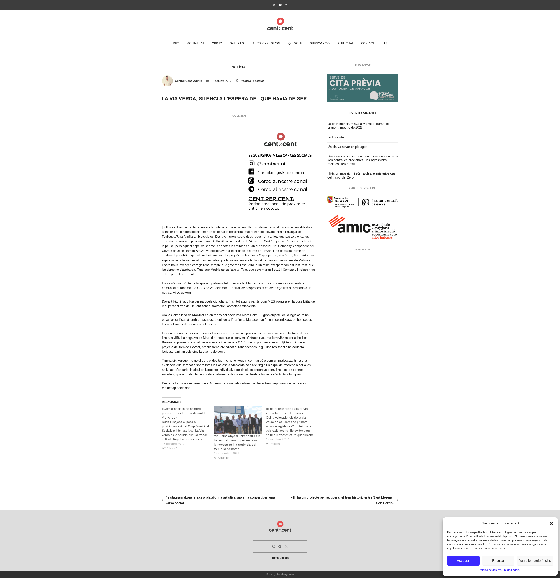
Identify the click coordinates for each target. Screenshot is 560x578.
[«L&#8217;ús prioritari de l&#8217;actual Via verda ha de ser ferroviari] (292, 426)
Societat (258, 80)
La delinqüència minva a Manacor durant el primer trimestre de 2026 (357, 126)
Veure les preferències (535, 560)
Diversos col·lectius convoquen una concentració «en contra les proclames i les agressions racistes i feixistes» (362, 160)
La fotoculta (335, 137)
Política (246, 80)
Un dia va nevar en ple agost (347, 147)
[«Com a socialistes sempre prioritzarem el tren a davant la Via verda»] (188, 428)
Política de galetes (490, 570)
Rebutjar (498, 560)
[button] (551, 523)
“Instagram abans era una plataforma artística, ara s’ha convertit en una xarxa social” (218, 501)
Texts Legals (512, 570)
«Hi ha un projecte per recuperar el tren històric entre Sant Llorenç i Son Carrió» (339, 501)
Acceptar (463, 560)
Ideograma (287, 574)
